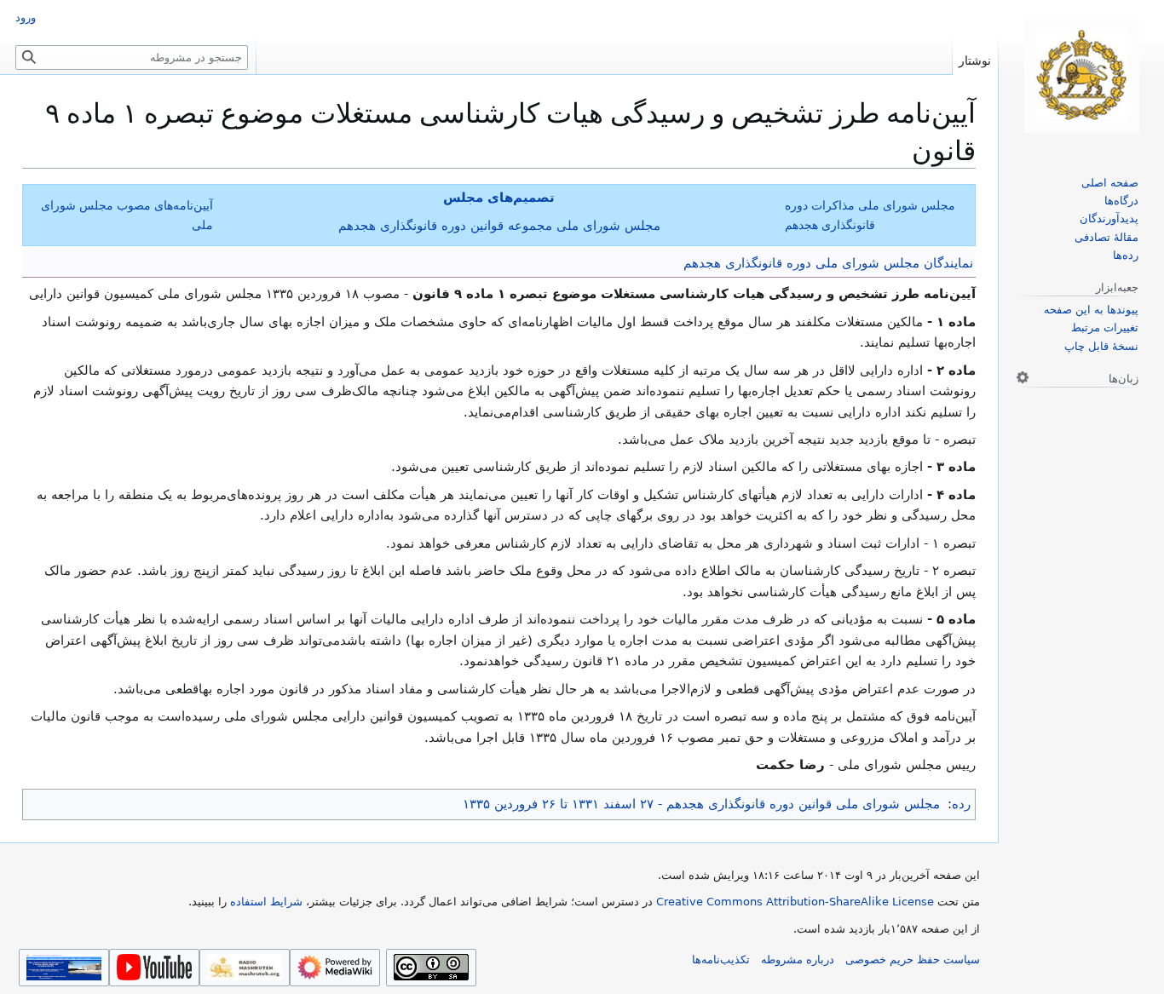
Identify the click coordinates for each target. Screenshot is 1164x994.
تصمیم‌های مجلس (499, 197)
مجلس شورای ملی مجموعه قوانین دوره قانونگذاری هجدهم (499, 225)
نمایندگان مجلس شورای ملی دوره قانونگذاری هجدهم (828, 263)
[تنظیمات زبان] (1022, 377)
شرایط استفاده (266, 901)
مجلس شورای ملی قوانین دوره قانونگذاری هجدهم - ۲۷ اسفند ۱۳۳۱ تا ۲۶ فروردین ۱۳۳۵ (701, 804)
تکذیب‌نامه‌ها (721, 959)
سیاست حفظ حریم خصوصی (912, 959)
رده (961, 804)
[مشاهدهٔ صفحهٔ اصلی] (1081, 75)
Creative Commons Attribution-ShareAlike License (795, 901)
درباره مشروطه (797, 959)
